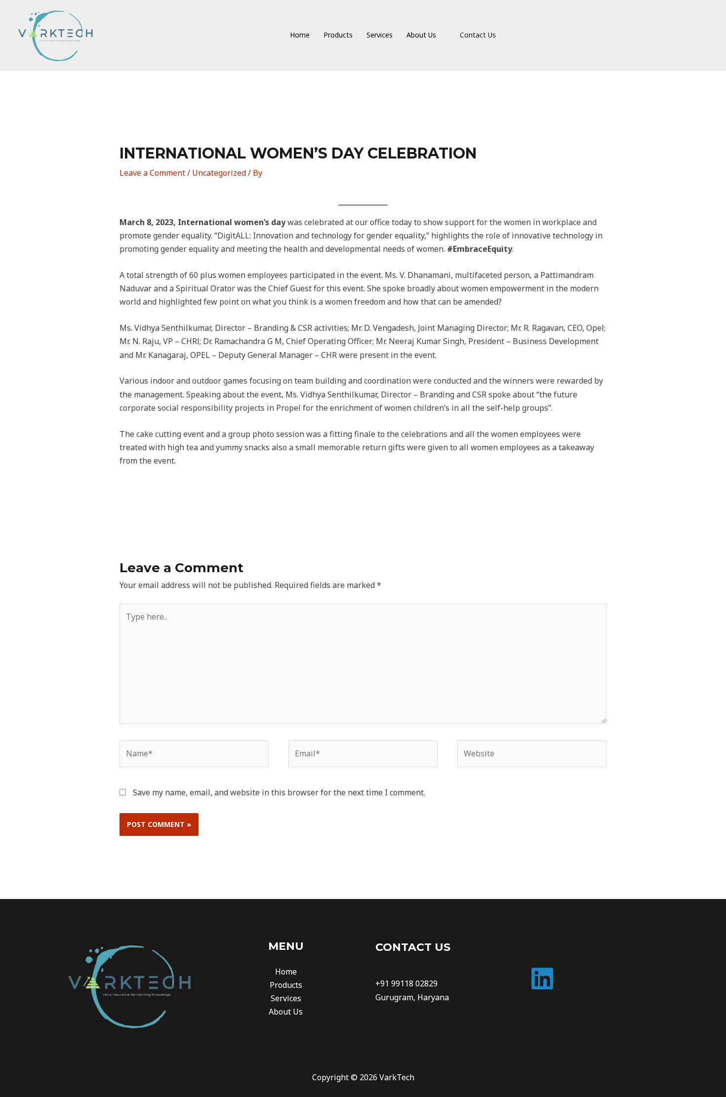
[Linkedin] (542, 978)
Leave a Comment (152, 172)
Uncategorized (219, 172)
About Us (286, 1011)
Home (286, 971)
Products (286, 984)
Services (286, 998)
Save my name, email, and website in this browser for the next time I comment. (279, 792)
